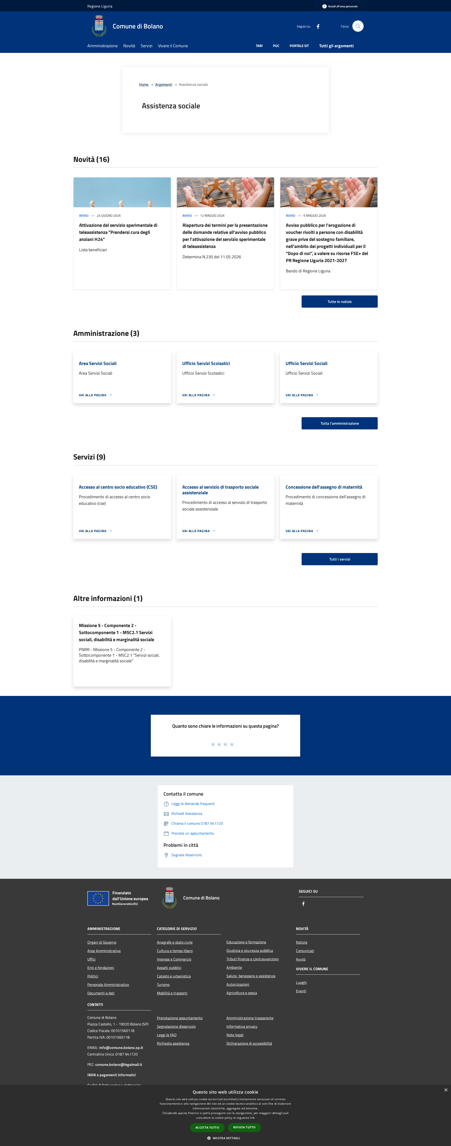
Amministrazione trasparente (249, 1018)
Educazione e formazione (246, 942)
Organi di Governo (101, 942)
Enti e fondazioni (100, 967)
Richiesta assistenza (173, 1043)
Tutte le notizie (340, 301)
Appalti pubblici (169, 967)
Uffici (91, 959)
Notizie (301, 942)
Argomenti (163, 84)
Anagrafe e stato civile (175, 942)
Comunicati (305, 951)
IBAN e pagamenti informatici (111, 1075)
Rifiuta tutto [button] (244, 1127)
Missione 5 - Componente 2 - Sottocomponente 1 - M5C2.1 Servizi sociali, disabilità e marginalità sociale (116, 632)
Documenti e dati (101, 993)
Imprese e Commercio (174, 959)
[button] (225, 1138)
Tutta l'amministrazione (340, 423)
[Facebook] (316, 26)
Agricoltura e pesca (241, 993)
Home (143, 84)
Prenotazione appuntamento (179, 1018)
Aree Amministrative (104, 951)
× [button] (445, 1090)
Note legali (235, 1035)
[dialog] (225, 1115)
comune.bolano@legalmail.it (118, 1064)
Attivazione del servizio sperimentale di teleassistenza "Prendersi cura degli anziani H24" (118, 232)
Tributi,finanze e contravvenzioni (252, 959)
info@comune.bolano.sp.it (121, 1047)
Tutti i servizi (339, 559)
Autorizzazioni (237, 984)
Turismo (163, 984)
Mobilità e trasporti (172, 993)
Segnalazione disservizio (176, 1026)
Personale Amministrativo (108, 984)
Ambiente (234, 967)
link (252, 1118)
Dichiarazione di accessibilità (249, 1043)
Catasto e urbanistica (174, 976)
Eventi (301, 991)
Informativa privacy (241, 1026)
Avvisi (84, 215)
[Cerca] (358, 26)
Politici (92, 976)
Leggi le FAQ (167, 1035)
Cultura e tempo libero (175, 951)
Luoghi (301, 982)
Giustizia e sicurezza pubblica (249, 950)
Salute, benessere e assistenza (250, 976)
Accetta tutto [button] (207, 1128)
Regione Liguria (99, 6)
